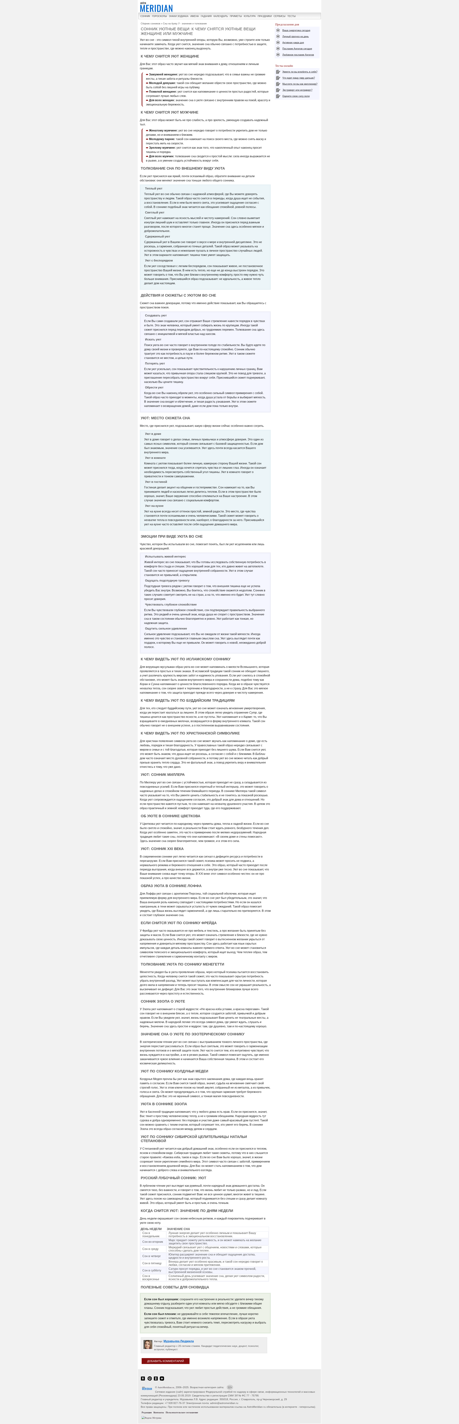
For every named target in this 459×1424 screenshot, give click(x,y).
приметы (236, 16)
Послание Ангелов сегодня (297, 48)
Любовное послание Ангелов (298, 54)
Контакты (158, 1412)
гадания (206, 16)
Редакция (147, 1412)
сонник (145, 16)
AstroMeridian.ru (166, 1387)
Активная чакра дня (293, 42)
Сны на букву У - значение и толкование (185, 23)
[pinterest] (149, 1380)
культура (250, 16)
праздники (265, 16)
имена (194, 16)
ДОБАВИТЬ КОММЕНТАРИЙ (165, 1361)
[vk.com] (143, 1380)
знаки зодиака (178, 16)
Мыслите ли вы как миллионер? (299, 84)
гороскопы (159, 16)
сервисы (279, 16)
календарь (221, 16)
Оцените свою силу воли (296, 96)
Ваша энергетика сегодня (296, 30)
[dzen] (162, 1380)
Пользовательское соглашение (182, 1412)
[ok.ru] (155, 1380)
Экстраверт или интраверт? (297, 90)
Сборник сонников (150, 23)
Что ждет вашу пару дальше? (298, 77)
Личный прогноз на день (295, 36)
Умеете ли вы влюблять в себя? (299, 71)
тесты (291, 16)
